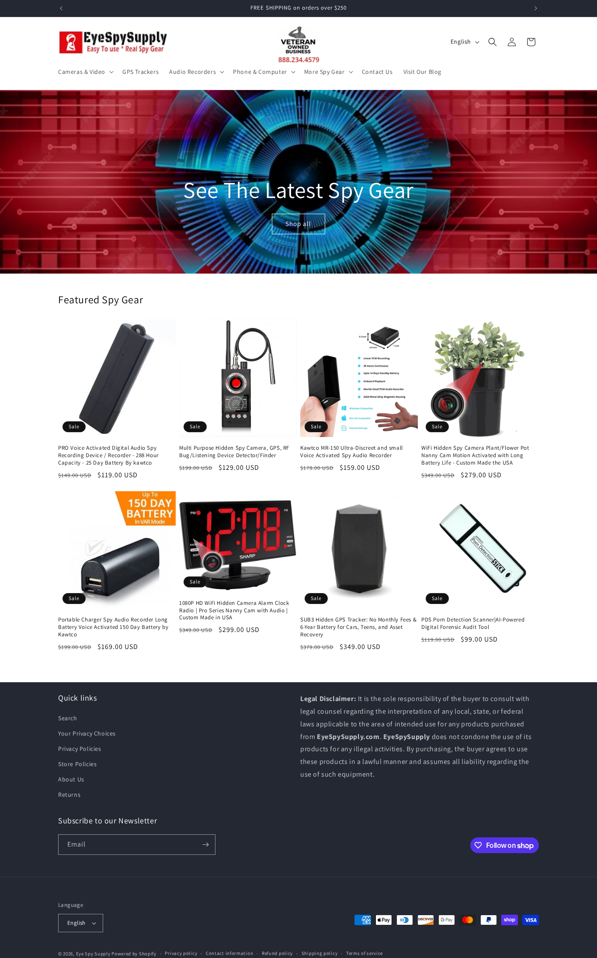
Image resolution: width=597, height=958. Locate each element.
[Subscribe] (205, 844)
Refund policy (277, 954)
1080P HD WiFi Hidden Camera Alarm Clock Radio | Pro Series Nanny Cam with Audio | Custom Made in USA (234, 610)
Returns (69, 794)
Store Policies (77, 764)
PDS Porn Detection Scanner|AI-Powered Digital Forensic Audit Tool (472, 623)
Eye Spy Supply (93, 954)
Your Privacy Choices (87, 733)
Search (67, 718)
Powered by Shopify (133, 954)
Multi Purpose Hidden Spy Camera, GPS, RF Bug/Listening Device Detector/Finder (234, 451)
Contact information (229, 954)
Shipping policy (320, 954)
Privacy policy (181, 954)
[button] (85, 71)
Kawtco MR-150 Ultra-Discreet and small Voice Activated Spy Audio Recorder (351, 451)
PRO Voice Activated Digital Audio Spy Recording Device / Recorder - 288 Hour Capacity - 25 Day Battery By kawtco (108, 455)
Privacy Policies (79, 748)
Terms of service (364, 954)
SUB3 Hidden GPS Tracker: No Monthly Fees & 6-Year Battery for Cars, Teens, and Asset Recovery (358, 627)
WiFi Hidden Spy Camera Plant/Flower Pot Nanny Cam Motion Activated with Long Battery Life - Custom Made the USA (475, 455)
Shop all (299, 224)
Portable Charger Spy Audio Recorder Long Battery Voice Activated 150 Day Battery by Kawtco (113, 627)
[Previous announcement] (61, 8)
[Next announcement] (535, 8)
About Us (71, 779)
